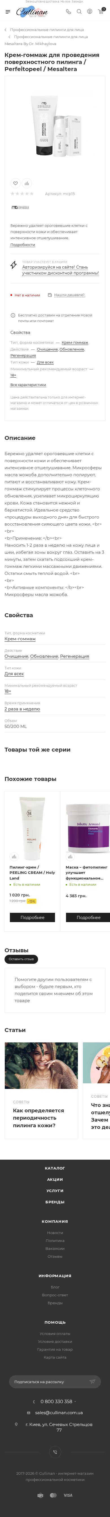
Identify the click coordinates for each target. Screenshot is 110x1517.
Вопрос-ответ (55, 1295)
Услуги (55, 1190)
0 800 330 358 (56, 1401)
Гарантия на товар (55, 1349)
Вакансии (55, 1248)
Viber (55, 1452)
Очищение (47, 349)
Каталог (55, 1168)
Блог (55, 1287)
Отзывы (55, 1256)
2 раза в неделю (22, 709)
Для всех (45, 362)
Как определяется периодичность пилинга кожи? (38, 1118)
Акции (55, 1179)
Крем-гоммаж (75, 342)
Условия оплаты (55, 1333)
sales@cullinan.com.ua (59, 1412)
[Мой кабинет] (89, 12)
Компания (55, 1221)
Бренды (55, 1202)
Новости (55, 1232)
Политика (55, 1240)
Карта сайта (55, 1357)
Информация (55, 1276)
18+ (13, 375)
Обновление (72, 349)
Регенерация (23, 355)
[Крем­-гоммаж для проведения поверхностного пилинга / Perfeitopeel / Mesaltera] (55, 126)
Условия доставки (55, 1341)
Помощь (55, 1322)
